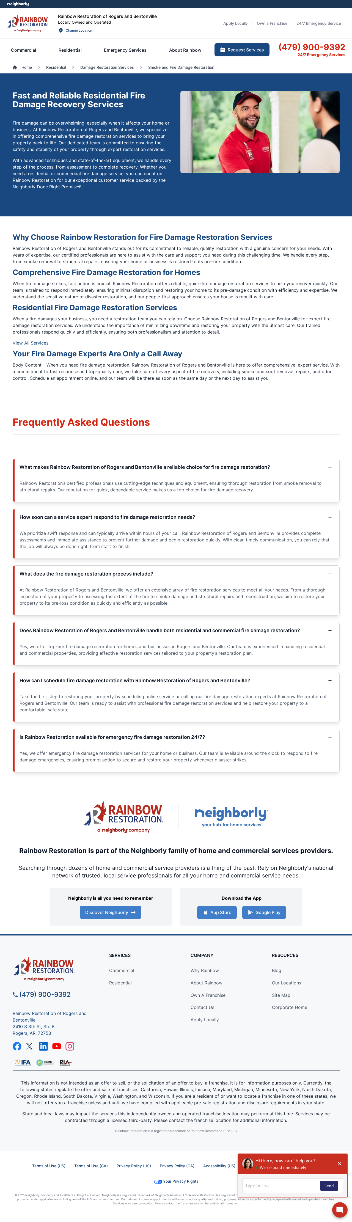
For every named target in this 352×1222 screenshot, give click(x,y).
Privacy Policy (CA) (177, 1165)
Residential (120, 983)
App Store (220, 912)
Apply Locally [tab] (235, 23)
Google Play (267, 912)
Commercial (121, 970)
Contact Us (202, 1007)
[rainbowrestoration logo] (54, 969)
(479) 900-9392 (45, 994)
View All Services (31, 343)
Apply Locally (205, 1019)
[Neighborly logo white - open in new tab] (18, 4)
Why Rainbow (205, 970)
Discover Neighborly (106, 912)
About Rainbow (206, 983)
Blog (276, 970)
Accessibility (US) (219, 1165)
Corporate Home (289, 1007)
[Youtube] (56, 1046)
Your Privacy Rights (181, 1181)
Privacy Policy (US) (134, 1165)
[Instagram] (69, 1046)
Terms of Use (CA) (91, 1165)
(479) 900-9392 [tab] (311, 47)
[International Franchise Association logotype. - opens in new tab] (45, 1062)
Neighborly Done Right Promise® (47, 186)
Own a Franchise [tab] (272, 23)
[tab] (23, 50)
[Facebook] (17, 1046)
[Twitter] (30, 1046)
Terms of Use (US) (48, 1165)
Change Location (79, 30)
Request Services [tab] (246, 50)
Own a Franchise (208, 995)
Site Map (281, 995)
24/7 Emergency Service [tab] (318, 23)
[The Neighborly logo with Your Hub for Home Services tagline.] (231, 817)
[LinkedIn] (43, 1046)
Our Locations (286, 983)
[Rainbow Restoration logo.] (28, 23)
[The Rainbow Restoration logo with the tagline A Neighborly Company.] (123, 817)
